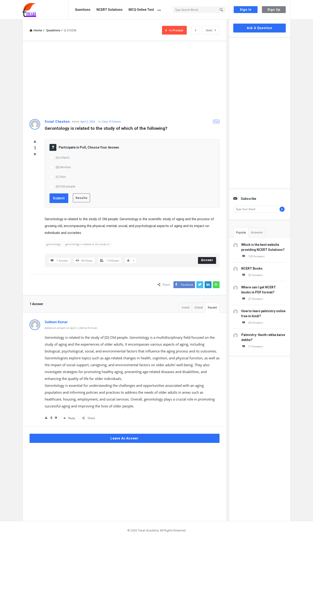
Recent (212, 307)
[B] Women (63, 167)
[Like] (34, 141)
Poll (216, 121)
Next (209, 30)
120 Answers (256, 256)
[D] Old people (65, 186)
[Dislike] (34, 154)
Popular (241, 232)
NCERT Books (252, 268)
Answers (257, 232)
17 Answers (255, 346)
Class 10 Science (111, 121)
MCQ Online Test (141, 9)
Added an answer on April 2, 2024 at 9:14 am (71, 328)
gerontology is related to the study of (87, 244)
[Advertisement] (125, 80)
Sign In (246, 9)
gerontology (53, 244)
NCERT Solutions (109, 9)
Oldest (198, 307)
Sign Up (273, 9)
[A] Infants (63, 157)
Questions (83, 9)
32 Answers (255, 275)
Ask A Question (259, 28)
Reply (71, 418)
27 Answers (255, 299)
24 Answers (255, 323)
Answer (207, 260)
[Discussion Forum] (45, 9)
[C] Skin (61, 177)
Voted (185, 307)
